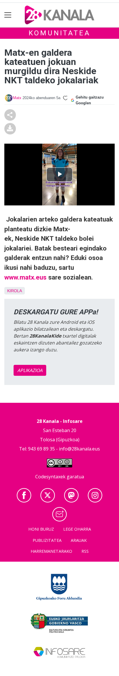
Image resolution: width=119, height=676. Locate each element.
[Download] (10, 128)
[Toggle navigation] (8, 15)
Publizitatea (47, 540)
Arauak (79, 540)
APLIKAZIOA (29, 370)
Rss (85, 551)
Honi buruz (41, 529)
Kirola (14, 290)
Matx (17, 98)
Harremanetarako (51, 551)
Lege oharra (77, 529)
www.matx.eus (25, 277)
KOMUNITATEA (60, 33)
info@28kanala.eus (79, 449)
